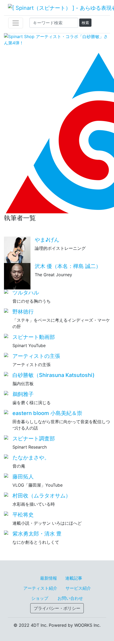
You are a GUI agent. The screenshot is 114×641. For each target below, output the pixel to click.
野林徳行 (23, 311)
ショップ (39, 598)
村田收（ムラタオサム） (41, 495)
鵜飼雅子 (23, 394)
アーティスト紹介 (40, 588)
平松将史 (23, 514)
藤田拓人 (23, 476)
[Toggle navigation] (15, 23)
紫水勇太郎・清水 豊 (37, 534)
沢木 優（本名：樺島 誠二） (68, 266)
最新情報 (48, 578)
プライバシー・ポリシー (57, 608)
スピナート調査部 (33, 438)
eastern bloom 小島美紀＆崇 (47, 413)
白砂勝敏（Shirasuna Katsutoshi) (53, 375)
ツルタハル (25, 292)
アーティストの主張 (36, 356)
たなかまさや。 (31, 457)
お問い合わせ (70, 598)
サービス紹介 (78, 588)
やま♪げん (47, 240)
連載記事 (73, 578)
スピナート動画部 (33, 337)
